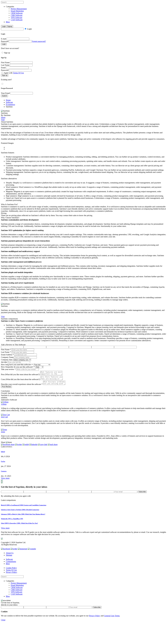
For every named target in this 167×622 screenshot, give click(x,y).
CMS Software (16, 15)
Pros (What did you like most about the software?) (20, 374)
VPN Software (16, 17)
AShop (3, 404)
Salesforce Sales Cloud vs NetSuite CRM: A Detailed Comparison (20, 509)
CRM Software (17, 13)
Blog (8, 22)
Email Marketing (17, 11)
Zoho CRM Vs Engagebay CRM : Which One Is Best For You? (19, 523)
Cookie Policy (11, 568)
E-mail (3, 39)
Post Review (6, 387)
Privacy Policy (11, 572)
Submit (4, 96)
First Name (5, 62)
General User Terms (112, 616)
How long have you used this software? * (17, 365)
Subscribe (142, 492)
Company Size (6, 360)
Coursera (3, 471)
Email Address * (7, 355)
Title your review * (8, 369)
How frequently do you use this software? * (18, 367)
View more (5, 478)
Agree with (14, 73)
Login (29, 29)
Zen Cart (4, 417)
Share (3, 117)
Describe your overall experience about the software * (22, 384)
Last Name (5, 65)
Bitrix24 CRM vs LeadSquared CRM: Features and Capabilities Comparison (23, 505)
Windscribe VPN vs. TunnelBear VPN (12, 518)
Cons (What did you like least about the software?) (20, 379)
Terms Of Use (18, 73)
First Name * (6, 350)
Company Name (7, 357)
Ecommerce (10, 104)
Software (9, 102)
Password (4, 41)
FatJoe (3, 461)
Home (8, 100)
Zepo (3, 432)
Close (3, 620)
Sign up (7, 53)
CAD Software (16, 20)
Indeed (3, 451)
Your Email (5, 93)
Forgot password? (39, 41)
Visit (3, 120)
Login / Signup (7, 26)
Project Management (19, 9)
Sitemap (9, 555)
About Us (9, 553)
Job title (4, 362)
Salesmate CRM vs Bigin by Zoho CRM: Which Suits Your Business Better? (23, 514)
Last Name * (6, 352)
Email (3, 68)
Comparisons (11, 561)
